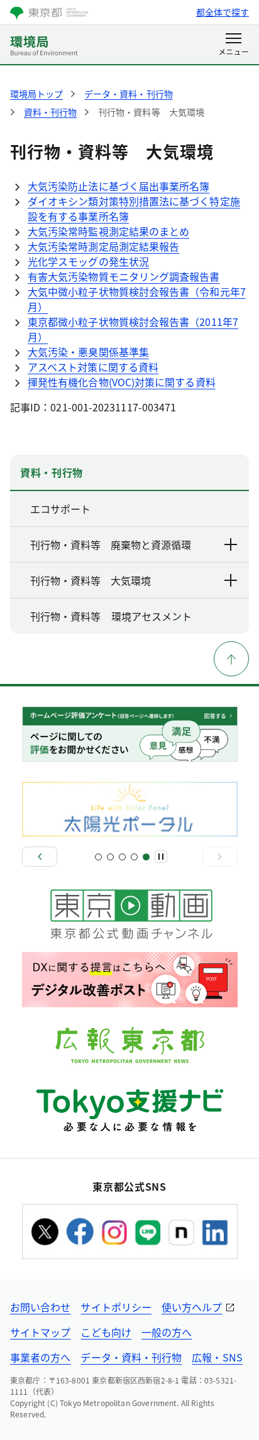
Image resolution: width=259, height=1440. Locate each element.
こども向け (105, 1332)
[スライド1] (98, 856)
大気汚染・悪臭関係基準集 (88, 351)
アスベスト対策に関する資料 (93, 366)
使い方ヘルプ (192, 1306)
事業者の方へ (40, 1357)
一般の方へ (166, 1332)
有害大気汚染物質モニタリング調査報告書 (124, 276)
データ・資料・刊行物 (131, 1357)
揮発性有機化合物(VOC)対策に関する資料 (122, 381)
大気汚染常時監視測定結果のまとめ (108, 231)
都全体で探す (222, 12)
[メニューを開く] (233, 45)
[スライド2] (110, 856)
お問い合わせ (40, 1306)
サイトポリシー (116, 1306)
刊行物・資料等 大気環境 (90, 580)
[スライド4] (134, 856)
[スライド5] (146, 856)
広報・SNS (217, 1357)
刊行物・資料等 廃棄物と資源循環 (110, 544)
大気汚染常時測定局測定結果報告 (103, 246)
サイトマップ (40, 1332)
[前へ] (39, 857)
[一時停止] (161, 856)
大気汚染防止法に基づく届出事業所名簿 (118, 185)
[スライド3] (122, 856)
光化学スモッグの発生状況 (88, 261)
